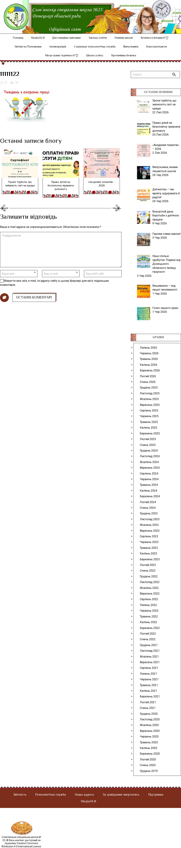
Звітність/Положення (27, 47)
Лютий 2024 (148, 502)
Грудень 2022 (149, 576)
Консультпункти (156, 47)
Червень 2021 (149, 679)
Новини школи (124, 38)
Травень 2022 (149, 616)
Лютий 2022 (148, 633)
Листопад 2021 (150, 650)
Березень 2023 (150, 559)
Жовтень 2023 (149, 525)
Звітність (19, 794)
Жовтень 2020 (149, 725)
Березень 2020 (150, 753)
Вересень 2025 (150, 405)
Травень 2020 (149, 742)
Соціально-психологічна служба (94, 47)
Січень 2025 (148, 445)
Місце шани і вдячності (60, 55)
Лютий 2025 (148, 439)
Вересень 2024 (150, 467)
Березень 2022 (150, 628)
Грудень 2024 (149, 450)
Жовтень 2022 (149, 588)
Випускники (130, 47)
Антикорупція (57, 47)
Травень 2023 (149, 548)
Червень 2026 (149, 353)
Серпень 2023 (149, 536)
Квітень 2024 (148, 490)
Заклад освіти (97, 38)
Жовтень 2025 (149, 399)
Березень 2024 (150, 496)
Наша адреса (84, 794)
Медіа (37, 38)
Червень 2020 (149, 736)
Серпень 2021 (149, 668)
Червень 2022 (149, 610)
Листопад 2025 (150, 393)
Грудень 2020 (149, 713)
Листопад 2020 (150, 719)
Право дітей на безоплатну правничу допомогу (61, 186)
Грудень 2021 (149, 645)
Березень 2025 (150, 433)
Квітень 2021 (148, 690)
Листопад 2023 (150, 519)
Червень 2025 (149, 416)
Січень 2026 (148, 382)
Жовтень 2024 (149, 462)
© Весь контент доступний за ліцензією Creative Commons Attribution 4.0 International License (21, 843)
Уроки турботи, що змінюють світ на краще (20, 184)
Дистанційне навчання (66, 38)
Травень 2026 (149, 359)
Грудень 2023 (149, 513)
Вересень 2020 (150, 731)
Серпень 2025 (149, 410)
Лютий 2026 (148, 376)
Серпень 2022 (149, 599)
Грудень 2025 (149, 387)
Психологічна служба (50, 794)
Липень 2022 (148, 605)
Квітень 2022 (148, 622)
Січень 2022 (148, 639)
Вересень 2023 (150, 530)
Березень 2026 (150, 370)
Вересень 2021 (150, 662)
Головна (18, 38)
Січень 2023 (148, 570)
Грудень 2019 (149, 771)
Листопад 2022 (150, 582)
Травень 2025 (149, 422)
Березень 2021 (150, 696)
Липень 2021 (148, 673)
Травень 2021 (149, 685)
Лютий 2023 (148, 565)
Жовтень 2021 (149, 656)
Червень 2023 (149, 542)
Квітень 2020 (148, 748)
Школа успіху (94, 55)
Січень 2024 (148, 507)
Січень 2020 (148, 765)
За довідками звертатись (121, 794)
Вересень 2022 (150, 593)
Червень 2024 (149, 479)
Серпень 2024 (149, 473)
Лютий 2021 (148, 702)
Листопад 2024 (150, 456)
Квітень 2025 (148, 427)
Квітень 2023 (148, 553)
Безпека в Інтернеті (153, 38)
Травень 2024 (149, 484)
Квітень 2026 (148, 364)
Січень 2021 (148, 708)
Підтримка (155, 794)
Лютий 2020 (148, 759)
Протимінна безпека (123, 55)
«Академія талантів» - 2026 (101, 184)
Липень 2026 (148, 347)
